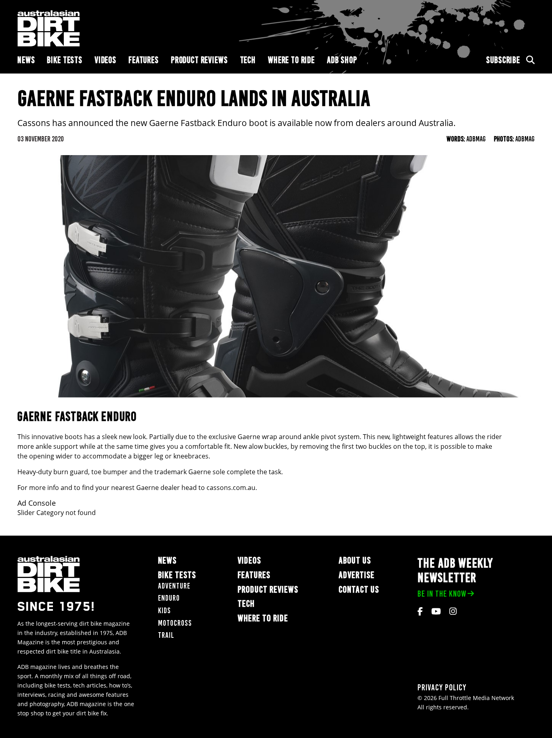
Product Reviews (199, 60)
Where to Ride (291, 60)
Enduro (169, 598)
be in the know (441, 593)
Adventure (174, 586)
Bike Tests (64, 60)
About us (355, 560)
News (26, 60)
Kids (164, 610)
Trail (166, 635)
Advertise (357, 575)
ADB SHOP (342, 60)
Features (144, 60)
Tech (248, 60)
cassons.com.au (230, 487)
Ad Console (36, 503)
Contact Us (359, 589)
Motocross (175, 623)
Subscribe (503, 60)
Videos (105, 60)
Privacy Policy (441, 687)
